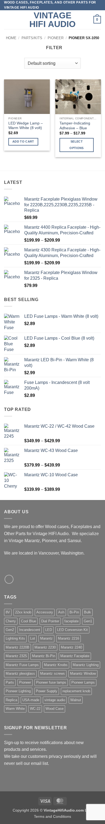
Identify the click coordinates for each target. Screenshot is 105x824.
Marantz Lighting (86, 665)
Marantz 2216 (68, 638)
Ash (61, 612)
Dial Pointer (50, 621)
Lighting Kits (15, 638)
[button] (7, 19)
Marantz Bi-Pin (43, 656)
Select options (76, 145)
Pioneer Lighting (18, 691)
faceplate (71, 621)
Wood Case (55, 709)
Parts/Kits (32, 38)
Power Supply (46, 691)
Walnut (75, 700)
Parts (10, 682)
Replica (11, 700)
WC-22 (35, 709)
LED (48, 630)
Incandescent (29, 630)
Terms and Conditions (52, 816)
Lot (32, 638)
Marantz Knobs (56, 665)
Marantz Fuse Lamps (22, 665)
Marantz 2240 (71, 647)
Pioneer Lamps (83, 682)
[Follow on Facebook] (9, 579)
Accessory (44, 612)
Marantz (46, 638)
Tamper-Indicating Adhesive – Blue (75, 125)
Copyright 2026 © (52, 810)
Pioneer (56, 38)
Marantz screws (52, 673)
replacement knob (76, 691)
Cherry (11, 621)
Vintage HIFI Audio (52, 19)
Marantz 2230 (45, 647)
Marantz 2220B (17, 647)
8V (8, 612)
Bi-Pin (74, 612)
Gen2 (10, 630)
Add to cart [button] (23, 141)
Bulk (87, 612)
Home (11, 38)
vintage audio (54, 700)
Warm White (15, 709)
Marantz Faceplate (74, 656)
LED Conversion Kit (72, 630)
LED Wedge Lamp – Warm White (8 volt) (25, 125)
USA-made (30, 700)
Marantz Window (83, 673)
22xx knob (23, 612)
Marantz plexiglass (20, 673)
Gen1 (88, 621)
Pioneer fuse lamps (51, 682)
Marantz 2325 (16, 656)
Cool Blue (28, 621)
